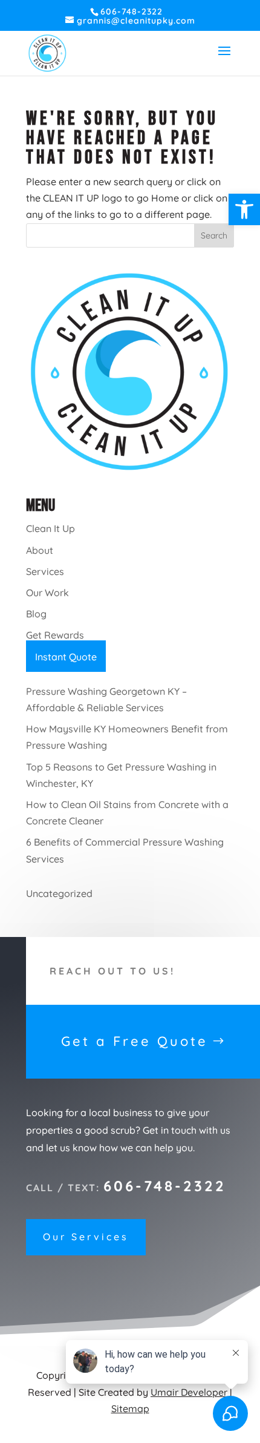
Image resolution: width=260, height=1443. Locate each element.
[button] (244, 209)
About (39, 550)
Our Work (47, 593)
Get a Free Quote (134, 1041)
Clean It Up (50, 528)
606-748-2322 (164, 1186)
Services (45, 571)
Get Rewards (55, 635)
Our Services (86, 1237)
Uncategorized (59, 893)
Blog (36, 614)
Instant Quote (66, 657)
